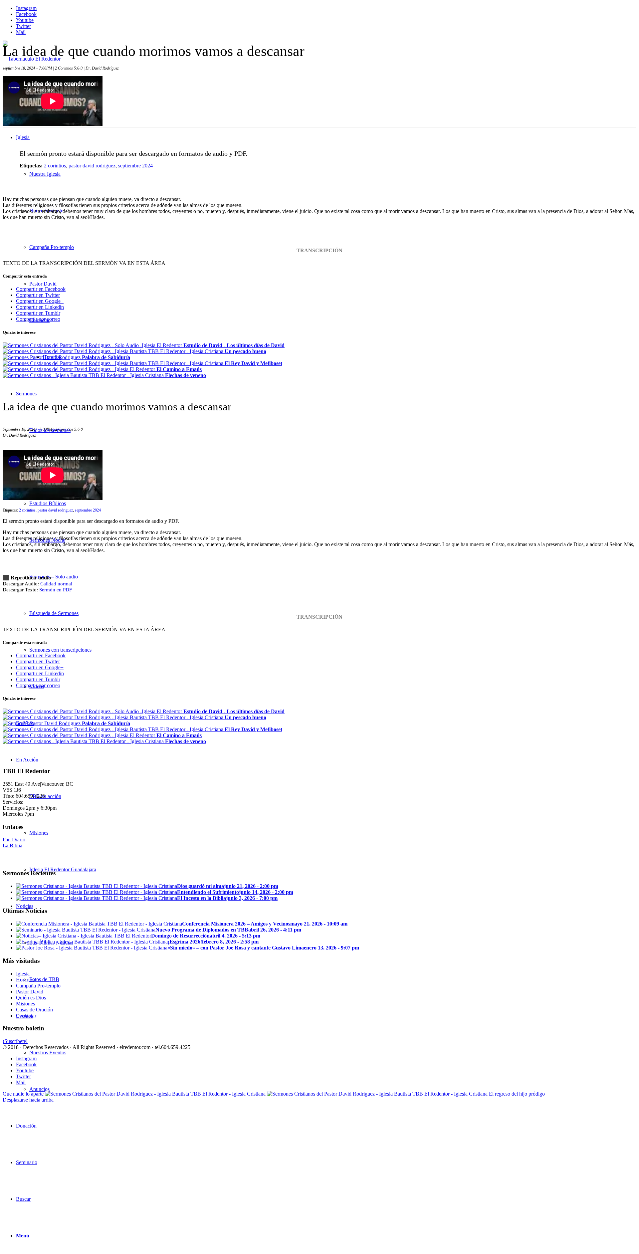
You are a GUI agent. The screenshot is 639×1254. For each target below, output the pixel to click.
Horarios (25, 979)
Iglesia (23, 973)
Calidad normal (56, 583)
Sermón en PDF (55, 589)
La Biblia (12, 845)
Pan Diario (14, 839)
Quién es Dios (31, 997)
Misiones (25, 1003)
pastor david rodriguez (92, 165)
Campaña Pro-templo (38, 985)
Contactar (26, 1015)
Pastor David (29, 991)
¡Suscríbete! (15, 1041)
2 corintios (55, 165)
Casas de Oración (34, 1009)
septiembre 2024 (135, 165)
